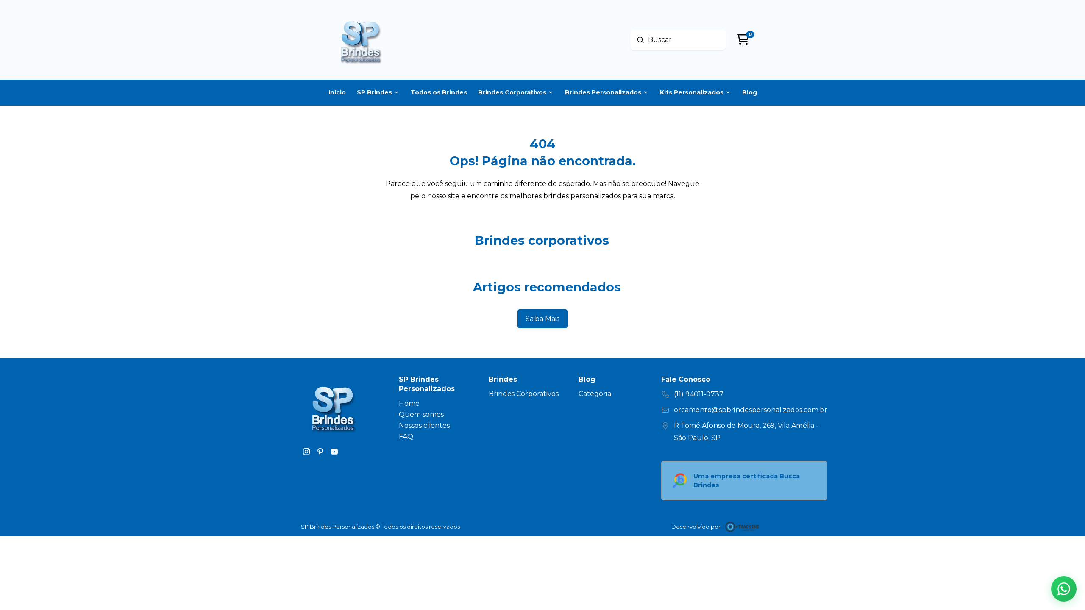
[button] (1064, 589)
